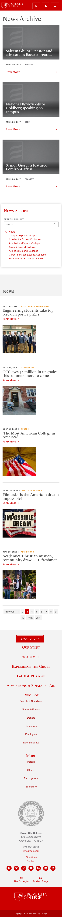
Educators (31, 726)
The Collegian (21, 881)
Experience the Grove (31, 666)
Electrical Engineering (35, 306)
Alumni (25, 429)
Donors (31, 717)
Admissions (27, 368)
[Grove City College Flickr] (45, 868)
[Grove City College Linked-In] (52, 868)
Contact (31, 861)
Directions (31, 857)
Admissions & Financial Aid (31, 685)
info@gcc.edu (31, 851)
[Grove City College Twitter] (16, 868)
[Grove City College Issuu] (38, 868)
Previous (9, 611)
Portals (31, 761)
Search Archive (14, 219)
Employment (31, 778)
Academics (31, 657)
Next (30, 617)
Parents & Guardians (31, 701)
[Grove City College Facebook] (9, 868)
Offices (31, 770)
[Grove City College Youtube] (31, 868)
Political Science (32, 490)
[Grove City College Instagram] (23, 868)
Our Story (31, 647)
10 (23, 617)
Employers (31, 734)
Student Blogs (40, 881)
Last (38, 617)
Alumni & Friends (31, 709)
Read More (10, 318)
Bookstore (31, 786)
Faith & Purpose (31, 676)
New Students (31, 742)
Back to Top (29, 638)
